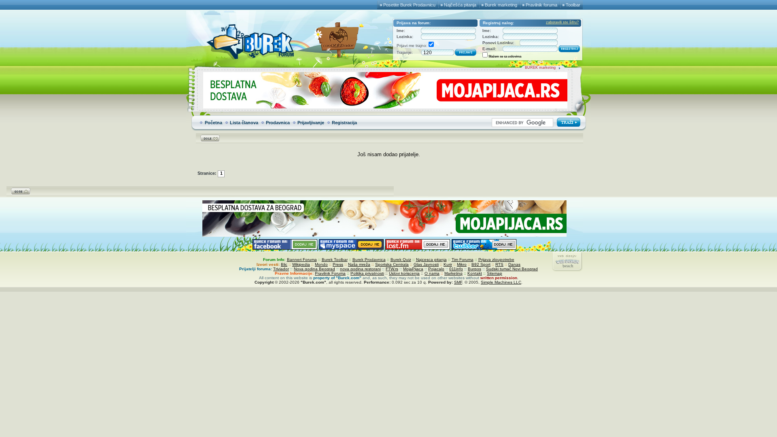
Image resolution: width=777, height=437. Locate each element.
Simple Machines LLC (501, 282)
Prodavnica (278, 122)
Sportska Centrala (392, 264)
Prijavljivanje (310, 122)
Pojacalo (436, 269)
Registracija (344, 122)
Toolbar (573, 4)
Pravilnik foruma (541, 4)
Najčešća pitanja (460, 4)
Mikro (462, 264)
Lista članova (244, 122)
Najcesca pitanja (431, 259)
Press (338, 264)
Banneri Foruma (302, 259)
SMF (458, 282)
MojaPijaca (413, 269)
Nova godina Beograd (314, 269)
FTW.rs (392, 269)
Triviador (281, 269)
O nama (432, 273)
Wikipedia (301, 264)
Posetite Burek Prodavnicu (409, 4)
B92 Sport (480, 264)
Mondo (321, 264)
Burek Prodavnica (369, 259)
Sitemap (494, 273)
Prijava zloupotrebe (496, 259)
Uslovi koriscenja (404, 273)
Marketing (453, 273)
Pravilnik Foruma (330, 273)
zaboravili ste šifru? (562, 22)
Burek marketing (501, 4)
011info (456, 269)
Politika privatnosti (367, 273)
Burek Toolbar (335, 259)
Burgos (474, 269)
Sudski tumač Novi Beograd (512, 269)
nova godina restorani (360, 269)
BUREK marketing (540, 68)
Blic (284, 264)
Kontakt (474, 273)
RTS (499, 264)
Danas (514, 264)
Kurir (448, 264)
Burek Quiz (401, 259)
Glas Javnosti (426, 264)
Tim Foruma (462, 259)
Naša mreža (359, 264)
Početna (213, 122)
